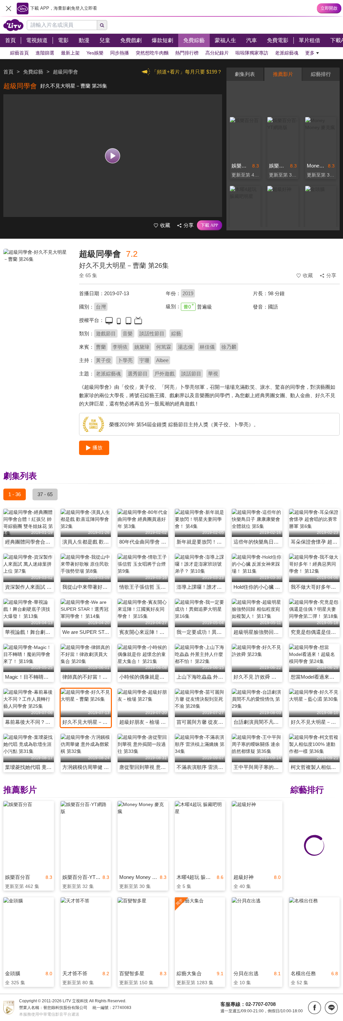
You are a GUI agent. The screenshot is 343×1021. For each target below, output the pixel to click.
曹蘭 (101, 347)
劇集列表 (245, 74)
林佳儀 (207, 347)
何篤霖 (163, 347)
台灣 (101, 307)
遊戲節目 (106, 333)
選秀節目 (138, 373)
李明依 (120, 347)
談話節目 (191, 373)
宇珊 (144, 360)
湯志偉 (185, 347)
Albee (162, 360)
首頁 (8, 72)
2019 (188, 293)
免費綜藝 (33, 72)
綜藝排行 (321, 74)
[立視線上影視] (13, 25)
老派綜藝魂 (108, 373)
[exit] (8, 8)
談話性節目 (151, 333)
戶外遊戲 (164, 373)
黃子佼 (103, 360)
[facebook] (314, 1007)
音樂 (128, 333)
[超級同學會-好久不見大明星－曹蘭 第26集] (37, 296)
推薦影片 (283, 74)
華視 (213, 373)
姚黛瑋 (141, 347)
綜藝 (176, 333)
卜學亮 (125, 360)
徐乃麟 (228, 347)
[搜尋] (102, 25)
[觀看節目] (112, 155)
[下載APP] (209, 225)
